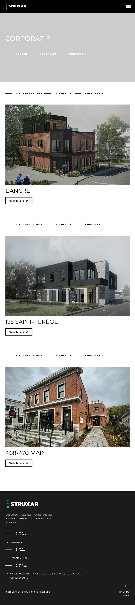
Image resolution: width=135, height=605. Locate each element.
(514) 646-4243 (16, 542)
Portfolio (48, 54)
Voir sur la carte (19, 578)
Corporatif (94, 93)
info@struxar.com (19, 558)
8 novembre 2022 (29, 93)
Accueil (22, 54)
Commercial (63, 93)
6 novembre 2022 (29, 355)
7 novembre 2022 (29, 224)
